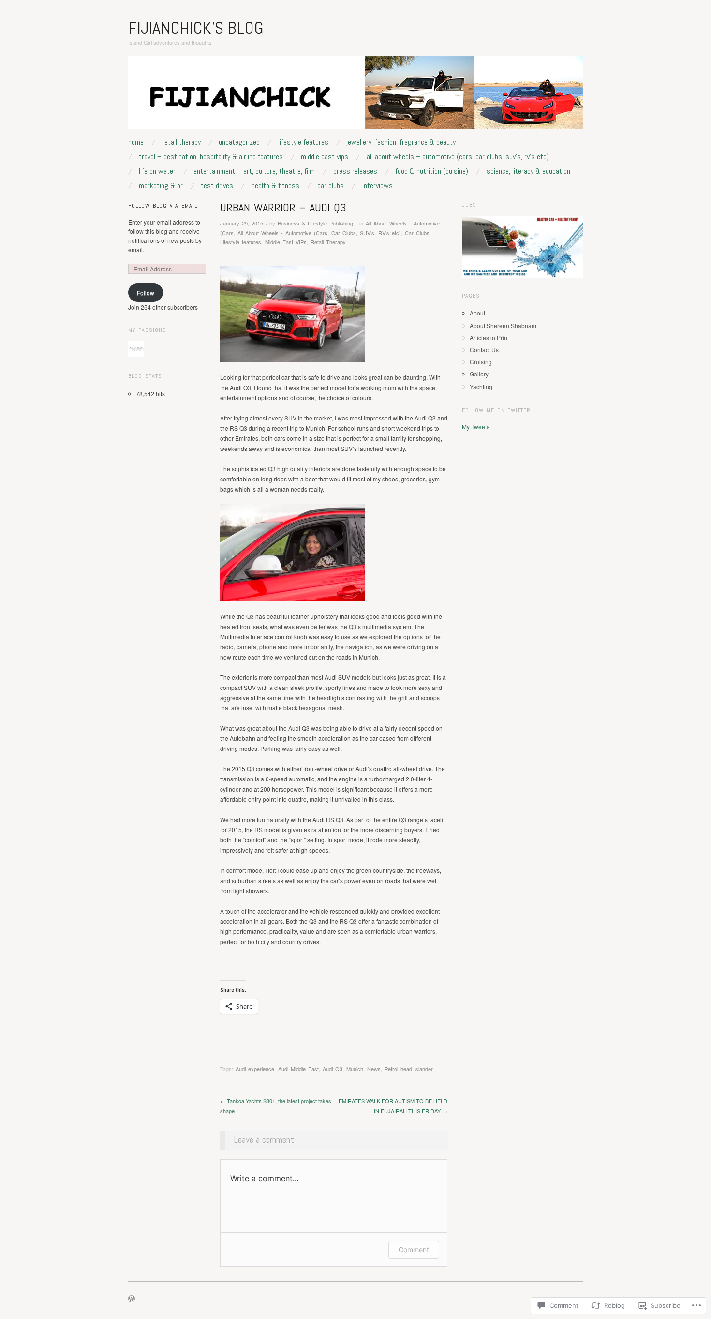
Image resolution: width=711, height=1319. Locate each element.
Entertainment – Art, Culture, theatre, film (254, 171)
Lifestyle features (303, 142)
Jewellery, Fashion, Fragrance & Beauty (401, 142)
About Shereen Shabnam (503, 325)
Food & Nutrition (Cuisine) (431, 171)
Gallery (479, 374)
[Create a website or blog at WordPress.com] (131, 1299)
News (374, 1069)
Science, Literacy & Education (528, 171)
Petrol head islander (409, 1069)
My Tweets (475, 426)
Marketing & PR (161, 186)
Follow (145, 292)
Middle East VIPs (324, 157)
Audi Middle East (298, 1069)
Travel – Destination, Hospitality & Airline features (211, 157)
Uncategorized (239, 142)
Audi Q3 (332, 1069)
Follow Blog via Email (162, 206)
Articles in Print (489, 337)
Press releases (355, 171)
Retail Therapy (181, 142)
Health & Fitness (275, 186)
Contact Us (484, 349)
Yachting (481, 386)
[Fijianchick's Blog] (355, 96)
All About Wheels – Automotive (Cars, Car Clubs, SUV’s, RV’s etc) (458, 157)
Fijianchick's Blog (196, 28)
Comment (414, 1249)
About (477, 313)
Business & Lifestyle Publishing (315, 223)
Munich (354, 1069)
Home (136, 142)
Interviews (377, 186)
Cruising (481, 362)
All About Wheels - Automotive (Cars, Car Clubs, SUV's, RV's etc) (319, 233)
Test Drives (217, 186)
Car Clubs (330, 186)
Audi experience (255, 1069)
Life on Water (157, 171)
